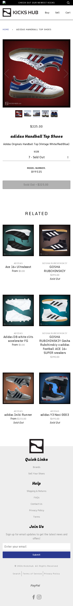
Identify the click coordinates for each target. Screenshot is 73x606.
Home (6, 29)
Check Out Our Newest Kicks (36, 2)
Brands (36, 467)
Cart (68, 12)
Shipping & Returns (36, 491)
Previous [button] (9, 73)
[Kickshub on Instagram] (39, 598)
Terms (36, 517)
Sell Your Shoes (36, 473)
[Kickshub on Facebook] (33, 598)
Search (17, 573)
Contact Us (36, 504)
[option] (36, 73)
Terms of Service (32, 573)
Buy (47, 12)
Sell (57, 12)
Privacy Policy (36, 510)
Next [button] (63, 73)
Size (36, 151)
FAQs (37, 497)
